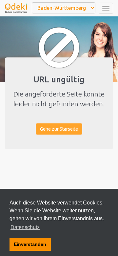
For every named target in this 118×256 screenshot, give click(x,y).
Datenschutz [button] (25, 227)
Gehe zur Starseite (59, 129)
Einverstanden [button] (30, 244)
